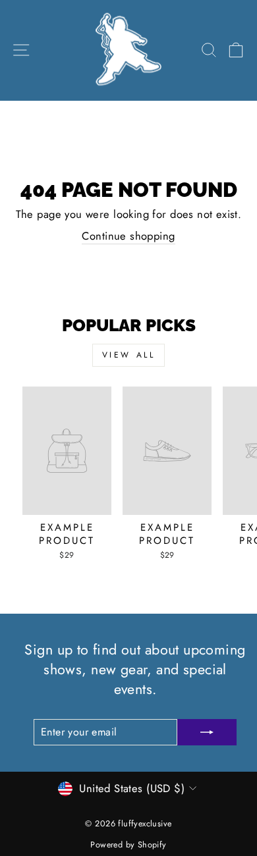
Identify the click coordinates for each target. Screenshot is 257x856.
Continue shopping (128, 236)
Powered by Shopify (128, 845)
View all (129, 355)
